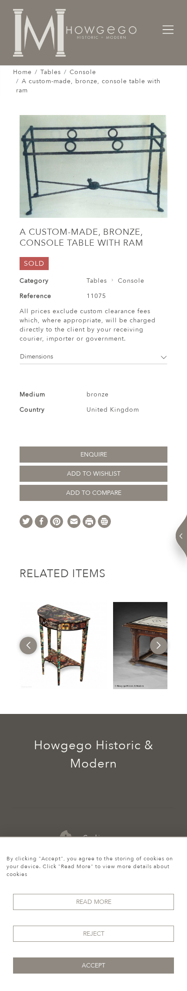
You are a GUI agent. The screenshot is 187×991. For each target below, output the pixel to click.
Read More (93, 902)
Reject (93, 934)
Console (83, 72)
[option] (63, 645)
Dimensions (36, 356)
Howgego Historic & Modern (94, 754)
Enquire (93, 454)
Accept (93, 965)
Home (22, 72)
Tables (50, 72)
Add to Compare (93, 493)
